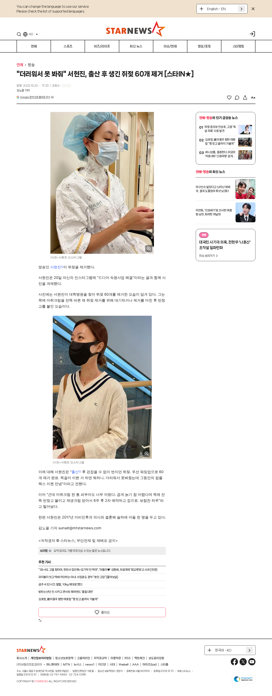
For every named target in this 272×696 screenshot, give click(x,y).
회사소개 (22, 658)
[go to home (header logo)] (136, 29)
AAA (135, 664)
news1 (89, 664)
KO (31, 34)
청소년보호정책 (64, 658)
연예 (20, 65)
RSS (128, 658)
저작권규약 (100, 658)
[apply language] (241, 9)
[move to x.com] (243, 661)
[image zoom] (148, 248)
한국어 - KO (223, 650)
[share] (245, 97)
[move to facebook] (234, 661)
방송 (31, 65)
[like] (229, 97)
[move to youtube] (251, 661)
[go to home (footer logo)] (31, 649)
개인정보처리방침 (41, 658)
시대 (112, 664)
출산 (75, 472)
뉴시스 (77, 664)
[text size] (253, 97)
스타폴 (164, 664)
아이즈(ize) (150, 664)
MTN (66, 664)
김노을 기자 (23, 90)
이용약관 (116, 658)
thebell (123, 664)
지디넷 (102, 664)
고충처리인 (83, 658)
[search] (19, 34)
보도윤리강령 (156, 658)
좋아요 (105, 612)
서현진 (55, 267)
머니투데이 (52, 664)
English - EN (216, 9)
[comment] (237, 97)
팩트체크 (139, 658)
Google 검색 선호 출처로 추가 (35, 97)
